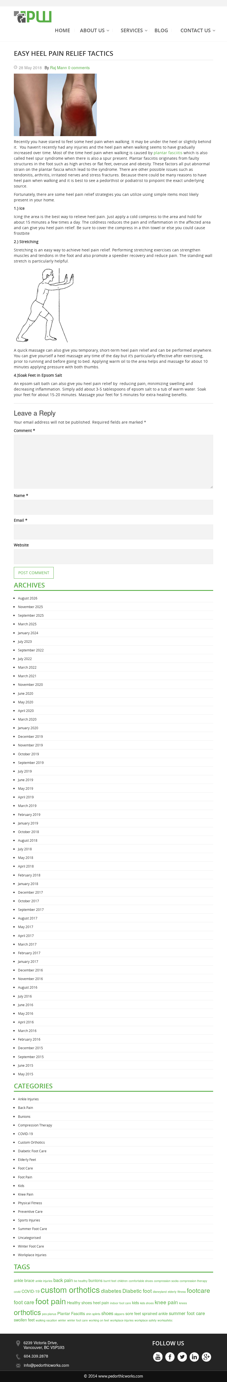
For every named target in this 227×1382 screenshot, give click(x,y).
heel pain (101, 1302)
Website (21, 545)
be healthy (80, 1281)
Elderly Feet (27, 1159)
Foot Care (25, 1168)
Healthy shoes (79, 1302)
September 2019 (31, 762)
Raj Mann (58, 67)
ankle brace (24, 1280)
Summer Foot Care (32, 1228)
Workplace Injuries (32, 1255)
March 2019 (27, 805)
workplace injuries (121, 1320)
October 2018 (28, 831)
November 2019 (30, 745)
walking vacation (46, 1320)
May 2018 (25, 857)
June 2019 (25, 780)
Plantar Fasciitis (71, 1313)
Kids (21, 1185)
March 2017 (27, 944)
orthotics (27, 1312)
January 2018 (28, 883)
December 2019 (30, 736)
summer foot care (187, 1313)
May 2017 (25, 926)
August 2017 (27, 918)
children (122, 1281)
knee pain (166, 1302)
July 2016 (25, 996)
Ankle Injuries (28, 1099)
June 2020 (25, 693)
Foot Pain (25, 1177)
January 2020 (28, 728)
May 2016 (25, 1013)
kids (135, 1302)
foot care (24, 1302)
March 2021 (27, 676)
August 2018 (27, 840)
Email (20, 520)
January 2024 (28, 633)
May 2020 (25, 702)
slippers (119, 1314)
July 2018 (25, 849)
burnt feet (110, 1281)
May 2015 (25, 1074)
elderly (172, 1291)
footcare (198, 1290)
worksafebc (165, 1320)
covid (17, 1291)
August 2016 (27, 987)
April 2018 (26, 866)
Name (21, 495)
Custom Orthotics (31, 1142)
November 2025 (30, 606)
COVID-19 (25, 1133)
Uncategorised (29, 1237)
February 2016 (29, 1039)
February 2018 (29, 875)
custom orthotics (70, 1289)
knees (183, 1303)
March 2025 (27, 624)
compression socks (166, 1281)
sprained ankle (155, 1313)
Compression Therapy (35, 1125)
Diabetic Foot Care (32, 1151)
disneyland (160, 1291)
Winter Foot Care (31, 1246)
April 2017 (26, 935)
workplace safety (145, 1320)
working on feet (99, 1320)
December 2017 (30, 892)
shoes (107, 1313)
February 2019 (29, 814)
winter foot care (77, 1320)
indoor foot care (120, 1303)
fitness (181, 1291)
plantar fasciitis (168, 152)
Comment (24, 430)
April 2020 (26, 710)
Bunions (24, 1116)
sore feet (133, 1313)
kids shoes (147, 1303)
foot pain (50, 1300)
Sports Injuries (29, 1220)
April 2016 (26, 1022)
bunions (95, 1280)
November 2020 (30, 684)
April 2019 (26, 797)
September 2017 (31, 909)
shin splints (93, 1314)
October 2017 (28, 901)
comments (79, 67)
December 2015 (30, 1048)
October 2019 (28, 754)
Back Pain (25, 1107)
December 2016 (30, 970)
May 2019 (25, 788)
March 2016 (27, 1030)
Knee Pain (25, 1194)
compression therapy (193, 1281)
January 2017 (28, 961)
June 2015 (25, 1065)
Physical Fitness (30, 1203)
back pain (63, 1280)
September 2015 (31, 1056)
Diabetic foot (137, 1290)
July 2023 (25, 641)
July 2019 (25, 771)
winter (62, 1320)
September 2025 (31, 615)
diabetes (111, 1290)
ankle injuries (43, 1281)
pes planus (49, 1314)
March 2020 (27, 719)
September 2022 (31, 650)
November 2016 (30, 978)
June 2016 (25, 1005)
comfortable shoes (141, 1281)
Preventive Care (30, 1211)
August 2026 (27, 598)
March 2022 (27, 667)
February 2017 (29, 953)
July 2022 (25, 658)
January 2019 (28, 823)
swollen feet (24, 1320)
